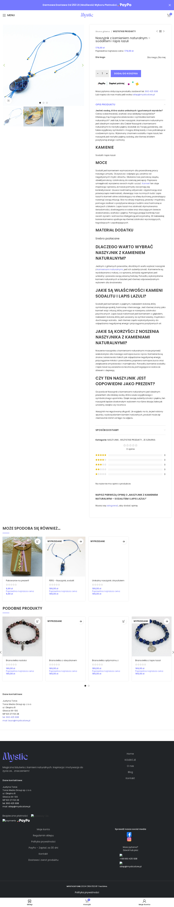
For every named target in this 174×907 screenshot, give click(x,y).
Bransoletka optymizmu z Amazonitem (105, 662)
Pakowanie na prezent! (17, 580)
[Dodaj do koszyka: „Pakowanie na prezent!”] (38, 541)
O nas (130, 766)
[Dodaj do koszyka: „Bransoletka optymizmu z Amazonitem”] (124, 621)
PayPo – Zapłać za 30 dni (43, 847)
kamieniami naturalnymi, (110, 269)
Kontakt (130, 778)
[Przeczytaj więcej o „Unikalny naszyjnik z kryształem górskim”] (124, 541)
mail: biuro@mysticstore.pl (16, 720)
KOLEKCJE (130, 760)
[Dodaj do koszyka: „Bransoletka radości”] (38, 621)
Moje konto (43, 829)
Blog (130, 772)
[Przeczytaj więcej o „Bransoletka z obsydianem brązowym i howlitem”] (81, 621)
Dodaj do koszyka (126, 73)
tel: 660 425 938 (11, 717)
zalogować (112, 505)
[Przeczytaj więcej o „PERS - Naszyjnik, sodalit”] (81, 541)
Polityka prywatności (43, 841)
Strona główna (102, 31)
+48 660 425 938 (128, 858)
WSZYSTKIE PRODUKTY (124, 31)
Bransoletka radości (16, 660)
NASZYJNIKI (113, 439)
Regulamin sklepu (43, 835)
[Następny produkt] (164, 31)
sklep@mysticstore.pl (144, 94)
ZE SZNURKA (149, 439)
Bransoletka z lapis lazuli (148, 660)
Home (130, 753)
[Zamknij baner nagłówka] (170, 5)
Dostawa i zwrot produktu (43, 860)
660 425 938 (151, 91)
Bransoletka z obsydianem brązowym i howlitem (63, 662)
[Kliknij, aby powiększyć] (8, 100)
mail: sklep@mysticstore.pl (16, 806)
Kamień (146, 183)
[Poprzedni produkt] (157, 31)
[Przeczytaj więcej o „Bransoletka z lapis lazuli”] (167, 621)
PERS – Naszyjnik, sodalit (61, 580)
